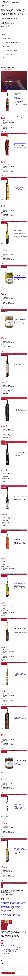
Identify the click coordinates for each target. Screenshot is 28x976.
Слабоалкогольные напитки (11, 42)
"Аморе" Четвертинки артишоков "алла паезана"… (19, 321)
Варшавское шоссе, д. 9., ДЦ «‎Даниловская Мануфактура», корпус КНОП (15, 948)
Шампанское (17, 902)
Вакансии (8, 906)
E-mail (2, 963)
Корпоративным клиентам (7, 907)
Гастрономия (6, 46)
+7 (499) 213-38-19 (8, 950)
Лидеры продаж (11, 903)
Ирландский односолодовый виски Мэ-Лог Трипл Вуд (19, 541)
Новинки (22, 903)
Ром (22, 902)
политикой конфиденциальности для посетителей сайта (14, 969)
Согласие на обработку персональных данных (8, 88)
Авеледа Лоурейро (19, 673)
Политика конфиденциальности (15, 88)
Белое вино (11, 902)
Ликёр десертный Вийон (20, 452)
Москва (12, 945)
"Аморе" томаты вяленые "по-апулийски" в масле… (20, 762)
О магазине (22, 88)
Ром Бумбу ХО (18, 409)
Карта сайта (18, 914)
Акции (17, 903)
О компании (19, 906)
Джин (2, 903)
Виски (24, 902)
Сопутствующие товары (9, 50)
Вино (3, 34)
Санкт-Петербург (5, 945)
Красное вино (4, 902)
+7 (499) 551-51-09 (15, 915)
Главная (3, 88)
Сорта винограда (5, 912)
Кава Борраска (17, 230)
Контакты (26, 88)
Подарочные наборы (8, 54)
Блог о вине (12, 914)
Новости (13, 906)
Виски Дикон (17, 717)
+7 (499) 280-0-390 (5, 915)
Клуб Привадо (17, 364)
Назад (2, 57)
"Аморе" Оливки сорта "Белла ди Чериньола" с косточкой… (20, 277)
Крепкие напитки (7, 38)
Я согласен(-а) (8, 972)
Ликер (5, 903)
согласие (2, 968)
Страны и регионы (14, 912)
